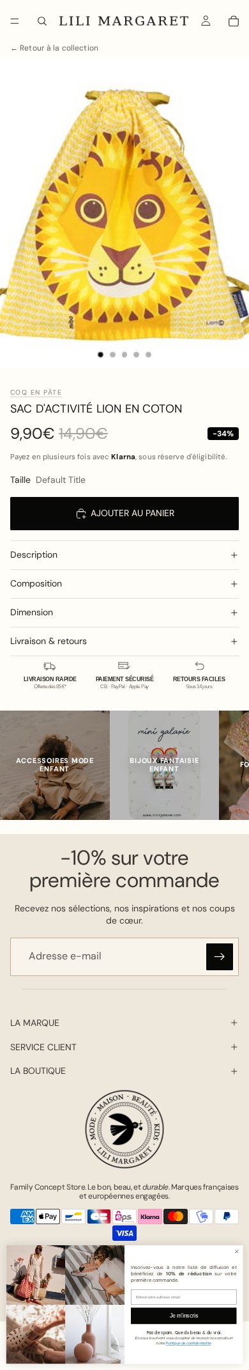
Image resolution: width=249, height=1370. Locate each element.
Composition (36, 583)
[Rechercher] (42, 21)
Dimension (31, 612)
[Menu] (14, 21)
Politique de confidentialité (187, 1343)
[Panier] (234, 21)
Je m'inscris (184, 1315)
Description (33, 554)
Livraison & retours (48, 641)
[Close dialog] (237, 1252)
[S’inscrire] (219, 956)
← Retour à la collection (54, 48)
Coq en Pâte (36, 392)
